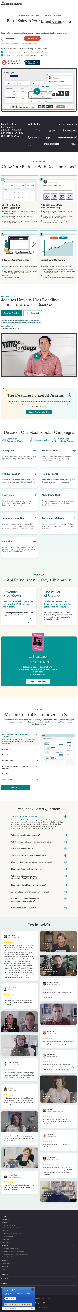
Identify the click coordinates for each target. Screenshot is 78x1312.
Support (4, 1283)
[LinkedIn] (44, 1303)
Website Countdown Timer (9, 1230)
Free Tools (5, 1279)
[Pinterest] (41, 1303)
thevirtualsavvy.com (9, 1164)
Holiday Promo (50, 474)
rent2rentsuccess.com (10, 1128)
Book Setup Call (33, 313)
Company (4, 1288)
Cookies (37, 1298)
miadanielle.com (52, 1056)
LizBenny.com (12, 1090)
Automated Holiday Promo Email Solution (13, 1251)
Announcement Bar (13, 518)
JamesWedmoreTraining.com (16, 1065)
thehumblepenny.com (49, 1198)
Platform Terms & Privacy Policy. (29, 43)
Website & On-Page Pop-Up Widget (11, 1228)
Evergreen (8, 450)
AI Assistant (5, 1239)
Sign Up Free (36, 681)
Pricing (3, 1269)
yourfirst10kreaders (48, 1020)
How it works (5, 1219)
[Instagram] (38, 1303)
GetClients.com (51, 1136)
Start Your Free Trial (12, 313)
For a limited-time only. (38, 674)
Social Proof (5, 1242)
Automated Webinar (53, 518)
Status (48, 1298)
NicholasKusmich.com (53, 985)
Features (4, 1222)
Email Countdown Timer (8, 1225)
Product (4, 1216)
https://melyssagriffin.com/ (12, 1052)
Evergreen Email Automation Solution (12, 1233)
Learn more (15, 787)
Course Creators (6, 1263)
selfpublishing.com (9, 1028)
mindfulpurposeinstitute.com (51, 1098)
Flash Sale (8, 495)
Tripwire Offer (49, 450)
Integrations (4, 1266)
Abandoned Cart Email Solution (10, 1248)
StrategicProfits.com (14, 1177)
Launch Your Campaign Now (39, 412)
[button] (39, 822)
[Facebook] (36, 1303)
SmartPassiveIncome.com (55, 1111)
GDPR (43, 1298)
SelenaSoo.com (51, 1033)
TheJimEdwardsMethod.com (16, 990)
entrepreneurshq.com (14, 937)
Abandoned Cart (51, 495)
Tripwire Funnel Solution (8, 1257)
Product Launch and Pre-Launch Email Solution (15, 1254)
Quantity (7, 541)
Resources (5, 1274)
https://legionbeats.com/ (50, 971)
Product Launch (11, 474)
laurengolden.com (48, 948)
